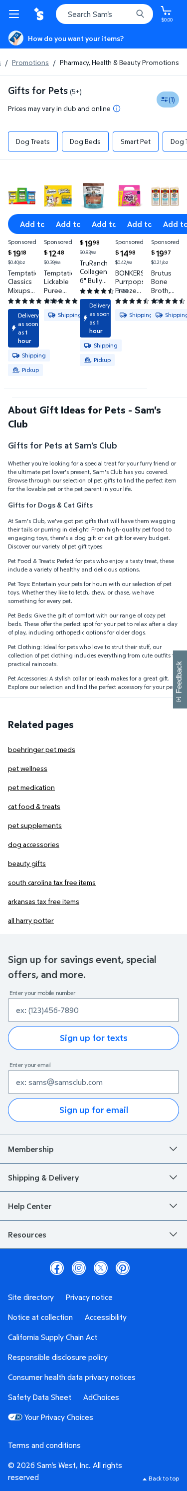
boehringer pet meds (41, 749)
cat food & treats (34, 806)
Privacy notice (89, 1297)
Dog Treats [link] (33, 141)
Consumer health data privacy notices (72, 1377)
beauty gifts (27, 863)
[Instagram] (79, 1268)
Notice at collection (40, 1317)
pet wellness (27, 768)
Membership (30, 1149)
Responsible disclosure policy (58, 1357)
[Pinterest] (123, 1268)
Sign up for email (93, 1110)
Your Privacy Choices (58, 1417)
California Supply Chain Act (52, 1337)
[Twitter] (101, 1268)
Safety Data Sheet (39, 1397)
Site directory (31, 1297)
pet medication (31, 787)
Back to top (164, 1478)
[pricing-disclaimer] (117, 108)
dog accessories (33, 844)
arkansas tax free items (43, 901)
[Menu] (16, 14)
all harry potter (31, 920)
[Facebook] (57, 1268)
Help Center (30, 1206)
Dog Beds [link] (85, 141)
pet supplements (35, 825)
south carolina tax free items (52, 882)
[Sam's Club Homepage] (40, 14)
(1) (172, 99)
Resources (27, 1234)
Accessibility (106, 1317)
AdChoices (101, 1397)
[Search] (140, 14)
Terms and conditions (44, 1445)
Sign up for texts (94, 1038)
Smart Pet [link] (136, 141)
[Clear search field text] (127, 14)
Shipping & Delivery (43, 1177)
